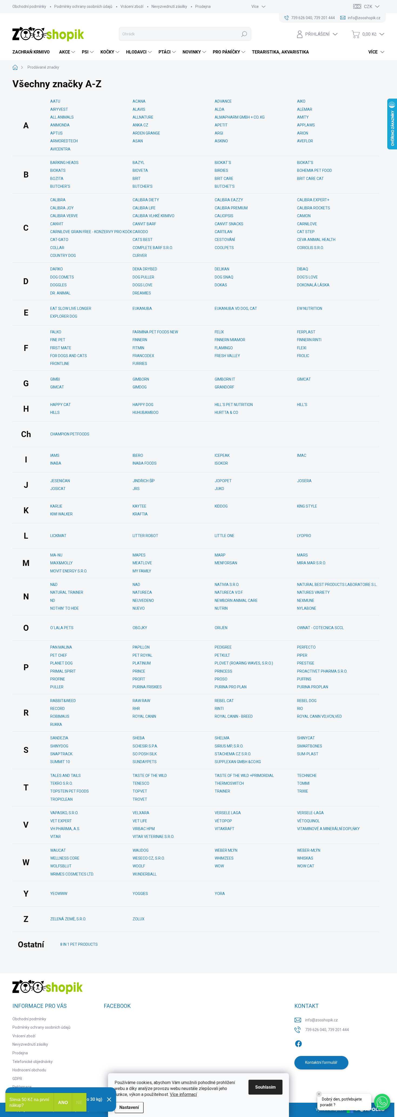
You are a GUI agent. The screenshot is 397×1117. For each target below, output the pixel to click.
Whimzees (224, 858)
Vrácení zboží (131, 6)
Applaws (306, 125)
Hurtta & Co (226, 412)
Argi (219, 133)
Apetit (221, 125)
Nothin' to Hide (64, 608)
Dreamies (142, 293)
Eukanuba (142, 308)
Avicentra (60, 149)
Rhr (136, 708)
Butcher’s (143, 186)
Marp (220, 555)
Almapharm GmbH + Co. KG (240, 117)
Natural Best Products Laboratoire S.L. (337, 584)
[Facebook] (298, 1043)
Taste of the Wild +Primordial (244, 775)
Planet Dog (61, 663)
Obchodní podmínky (29, 6)
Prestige (305, 663)
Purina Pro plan (231, 687)
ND (52, 600)
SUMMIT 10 (60, 762)
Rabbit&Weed (63, 701)
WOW (219, 866)
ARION (302, 133)
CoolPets (224, 248)
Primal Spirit (63, 671)
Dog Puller (143, 277)
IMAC (301, 455)
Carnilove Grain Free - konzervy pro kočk (91, 232)
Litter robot (145, 536)
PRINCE (139, 671)
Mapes (139, 555)
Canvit (56, 224)
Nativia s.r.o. (227, 584)
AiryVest (59, 109)
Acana (139, 101)
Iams (54, 455)
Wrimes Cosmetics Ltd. (72, 874)
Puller (56, 687)
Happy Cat (60, 404)
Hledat (244, 34)
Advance (223, 101)
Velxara (141, 813)
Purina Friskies (147, 687)
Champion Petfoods (69, 434)
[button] (382, 1102)
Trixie (302, 791)
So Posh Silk (145, 754)
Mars (302, 555)
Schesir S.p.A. (145, 746)
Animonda (60, 125)
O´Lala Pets (61, 628)
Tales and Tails (65, 775)
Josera (304, 481)
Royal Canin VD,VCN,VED (319, 716)
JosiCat (58, 489)
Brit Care (224, 178)
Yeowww (58, 893)
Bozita (56, 178)
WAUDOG (141, 850)
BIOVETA (140, 170)
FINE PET (57, 340)
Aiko (301, 101)
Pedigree (223, 647)
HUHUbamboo (146, 412)
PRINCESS (223, 671)
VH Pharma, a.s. (65, 829)
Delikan (222, 269)
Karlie (56, 506)
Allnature (143, 117)
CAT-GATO (59, 239)
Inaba (55, 463)
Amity (303, 117)
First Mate (60, 348)
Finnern (140, 340)
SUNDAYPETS (145, 762)
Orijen (221, 628)
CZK (368, 6)
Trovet (140, 799)
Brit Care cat (310, 178)
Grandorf (224, 387)
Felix (219, 332)
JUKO (219, 489)
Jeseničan (60, 481)
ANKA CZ (140, 125)
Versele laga (228, 813)
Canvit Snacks (229, 224)
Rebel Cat (224, 701)
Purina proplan (312, 687)
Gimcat (304, 379)
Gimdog (140, 387)
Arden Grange (146, 133)
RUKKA (56, 724)
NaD (136, 584)
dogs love (143, 285)
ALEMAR (304, 109)
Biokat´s (223, 162)
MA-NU (56, 555)
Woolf (139, 866)
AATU (55, 101)
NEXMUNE (305, 600)
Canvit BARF (144, 224)
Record (57, 708)
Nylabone (306, 608)
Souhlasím (265, 1087)
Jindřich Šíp (144, 481)
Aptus (56, 133)
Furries (140, 363)
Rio (300, 708)
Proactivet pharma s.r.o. (322, 671)
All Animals (62, 117)
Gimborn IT (225, 379)
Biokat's (305, 162)
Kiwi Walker (61, 514)
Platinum (142, 663)
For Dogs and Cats (68, 356)
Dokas (221, 285)
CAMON (304, 216)
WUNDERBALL (145, 874)
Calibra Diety (146, 200)
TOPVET (140, 791)
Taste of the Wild (150, 775)
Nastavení (129, 1107)
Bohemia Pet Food (314, 170)
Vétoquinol (308, 821)
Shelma (222, 738)
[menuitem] (33, 52)
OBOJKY (140, 628)
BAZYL (138, 162)
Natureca (142, 592)
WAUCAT (58, 850)
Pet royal (142, 655)
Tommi (303, 783)
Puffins (304, 679)
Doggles (58, 285)
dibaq (302, 269)
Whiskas (305, 858)
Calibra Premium (231, 208)
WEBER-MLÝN (308, 850)
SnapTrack (61, 754)
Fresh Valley (227, 356)
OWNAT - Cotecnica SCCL (320, 628)
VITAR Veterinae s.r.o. (153, 836)
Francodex (143, 356)
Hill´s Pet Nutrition (234, 404)
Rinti (219, 708)
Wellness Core (64, 858)
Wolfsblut (61, 866)
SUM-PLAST (307, 754)
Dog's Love (307, 277)
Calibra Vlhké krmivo (153, 216)
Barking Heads (64, 162)
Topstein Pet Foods (69, 791)
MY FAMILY (142, 571)
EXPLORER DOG (63, 316)
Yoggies (140, 893)
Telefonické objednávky (32, 1061)
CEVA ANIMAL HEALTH (316, 239)
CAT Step (306, 232)
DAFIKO (56, 269)
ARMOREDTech (64, 141)
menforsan (226, 563)
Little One (224, 536)
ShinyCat (306, 738)
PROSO (221, 679)
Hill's (302, 404)
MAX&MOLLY (61, 563)
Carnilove (307, 224)
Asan (138, 141)
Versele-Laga (310, 813)
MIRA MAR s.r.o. (311, 563)
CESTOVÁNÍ (225, 239)
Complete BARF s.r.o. (153, 248)
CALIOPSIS (224, 216)
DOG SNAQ (224, 277)
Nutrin (221, 608)
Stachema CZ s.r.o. (233, 754)
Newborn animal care (236, 600)
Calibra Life (144, 208)
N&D (54, 584)
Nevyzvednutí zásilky (169, 6)
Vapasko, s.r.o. (64, 813)
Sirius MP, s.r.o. (229, 746)
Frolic (303, 356)
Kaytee (139, 506)
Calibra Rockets (313, 208)
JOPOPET (223, 481)
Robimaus (59, 716)
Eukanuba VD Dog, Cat (236, 308)
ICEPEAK (222, 455)
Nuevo (139, 608)
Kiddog (221, 506)
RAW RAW (141, 701)
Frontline (59, 363)
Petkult (222, 655)
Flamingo (224, 348)
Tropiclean (61, 799)
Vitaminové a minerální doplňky (328, 829)
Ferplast (306, 332)
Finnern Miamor (230, 340)
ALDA (219, 109)
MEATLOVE (142, 563)
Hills (55, 412)
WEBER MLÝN (226, 850)
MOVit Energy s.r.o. (68, 571)
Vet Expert (61, 821)
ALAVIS (139, 109)
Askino (221, 141)
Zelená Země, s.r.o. (68, 919)
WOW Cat (305, 866)
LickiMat (58, 536)
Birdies (221, 170)
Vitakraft (224, 829)
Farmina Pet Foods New (155, 332)
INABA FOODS (145, 463)
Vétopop (223, 821)
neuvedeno (143, 600)
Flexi (301, 348)
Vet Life (140, 821)
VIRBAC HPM (144, 829)
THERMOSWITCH (229, 783)
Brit (137, 178)
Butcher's (60, 186)
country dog (63, 255)
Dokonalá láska (313, 285)
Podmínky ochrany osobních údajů (83, 6)
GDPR (17, 1078)
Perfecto (306, 647)
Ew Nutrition (309, 308)
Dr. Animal (60, 293)
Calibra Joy (62, 208)
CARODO (140, 232)
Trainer (222, 791)
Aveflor (305, 141)
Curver (140, 255)
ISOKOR (221, 463)
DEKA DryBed (145, 269)
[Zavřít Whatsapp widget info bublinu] (319, 1094)
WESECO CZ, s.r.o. (149, 858)
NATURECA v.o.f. (229, 592)
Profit (139, 679)
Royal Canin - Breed (234, 716)
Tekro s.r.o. (61, 783)
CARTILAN (223, 232)
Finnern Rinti (309, 340)
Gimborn (141, 379)
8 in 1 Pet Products (79, 944)
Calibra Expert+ (313, 200)
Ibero (138, 455)
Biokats (58, 170)
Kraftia (140, 514)
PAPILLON (141, 647)
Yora (220, 893)
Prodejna (203, 6)
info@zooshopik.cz (321, 1020)
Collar (57, 248)
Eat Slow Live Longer (70, 308)
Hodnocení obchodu (29, 1070)
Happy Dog (143, 404)
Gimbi (55, 379)
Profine (57, 679)
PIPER (302, 655)
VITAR (55, 836)
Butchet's (225, 186)
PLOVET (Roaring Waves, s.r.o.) (244, 663)
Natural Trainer (66, 592)
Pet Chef (58, 655)
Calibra (58, 200)
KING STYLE (307, 506)
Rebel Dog (307, 701)
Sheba (139, 738)
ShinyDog (59, 746)
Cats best (143, 239)
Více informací (183, 1094)
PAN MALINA (61, 647)
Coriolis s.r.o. (310, 248)
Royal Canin (144, 716)
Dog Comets (62, 277)
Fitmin (138, 348)
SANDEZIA (59, 738)
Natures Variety (313, 592)
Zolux (138, 919)
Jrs (136, 489)
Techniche (307, 775)
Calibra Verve (64, 216)
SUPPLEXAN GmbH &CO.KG (238, 762)
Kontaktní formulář (321, 1062)
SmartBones (309, 746)
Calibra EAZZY (229, 200)
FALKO (55, 332)
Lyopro (304, 536)
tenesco (141, 783)
